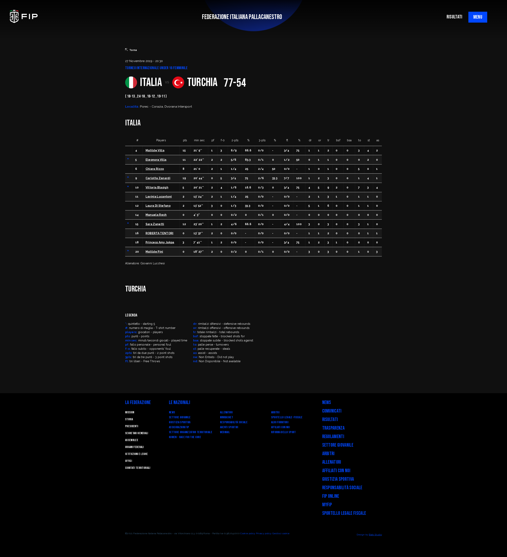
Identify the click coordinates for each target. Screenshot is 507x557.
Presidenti (131, 426)
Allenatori (226, 412)
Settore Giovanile (180, 417)
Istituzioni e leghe (136, 454)
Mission (129, 412)
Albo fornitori (279, 422)
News (172, 412)
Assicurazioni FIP (179, 427)
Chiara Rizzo (155, 168)
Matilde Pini (154, 251)
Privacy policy (264, 533)
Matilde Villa (155, 150)
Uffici (128, 461)
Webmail (225, 432)
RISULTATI (454, 17)
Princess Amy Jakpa (160, 242)
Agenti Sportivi (229, 427)
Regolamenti (333, 437)
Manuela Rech (156, 214)
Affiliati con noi (280, 427)
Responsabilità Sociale (234, 422)
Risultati (330, 420)
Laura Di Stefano (158, 205)
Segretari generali (136, 433)
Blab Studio (375, 534)
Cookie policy (247, 533)
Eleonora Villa (156, 159)
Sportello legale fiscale (344, 513)
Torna (133, 50)
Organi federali (134, 447)
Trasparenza (333, 428)
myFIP (327, 505)
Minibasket (226, 417)
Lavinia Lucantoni (159, 196)
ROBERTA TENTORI (159, 233)
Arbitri (275, 412)
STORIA (129, 419)
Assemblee (131, 440)
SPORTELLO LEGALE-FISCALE (287, 417)
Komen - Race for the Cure (185, 437)
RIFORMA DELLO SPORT (283, 432)
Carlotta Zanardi (158, 178)
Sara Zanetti (155, 224)
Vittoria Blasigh (157, 187)
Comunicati (332, 411)
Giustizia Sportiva (180, 422)
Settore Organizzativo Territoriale (190, 432)
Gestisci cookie (281, 533)
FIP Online (330, 496)
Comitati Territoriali (137, 468)
